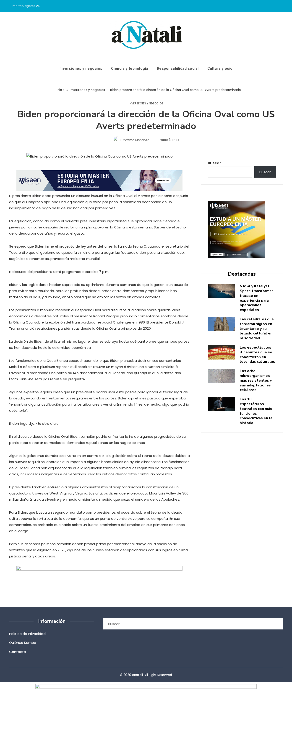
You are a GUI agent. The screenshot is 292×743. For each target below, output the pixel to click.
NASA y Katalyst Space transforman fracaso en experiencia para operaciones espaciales (257, 298)
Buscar (214, 163)
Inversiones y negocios (146, 103)
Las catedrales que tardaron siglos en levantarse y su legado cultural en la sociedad (257, 329)
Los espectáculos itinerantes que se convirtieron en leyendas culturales (257, 354)
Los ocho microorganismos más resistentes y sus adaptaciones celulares (256, 380)
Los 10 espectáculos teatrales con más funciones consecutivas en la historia (256, 411)
